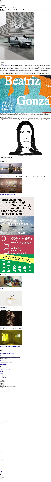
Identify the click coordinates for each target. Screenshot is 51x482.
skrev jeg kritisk (5, 65)
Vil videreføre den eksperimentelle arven (7, 194)
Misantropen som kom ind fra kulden (7, 353)
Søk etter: (1, 476)
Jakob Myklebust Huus (3, 310)
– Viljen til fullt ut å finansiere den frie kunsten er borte (10, 346)
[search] (1, 1)
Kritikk (9, 310)
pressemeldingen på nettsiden (12, 70)
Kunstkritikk (1, 2)
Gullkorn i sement (3, 364)
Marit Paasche (2, 365)
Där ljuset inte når (3, 327)
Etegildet (2, 288)
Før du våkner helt (3, 307)
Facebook (3, 379)
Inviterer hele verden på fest (5, 175)
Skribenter (3, 376)
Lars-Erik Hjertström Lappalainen (4, 362)
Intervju (7, 358)
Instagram (3, 380)
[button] (0, 481)
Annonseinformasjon (4, 377)
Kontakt (2, 375)
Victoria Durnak (3, 358)
